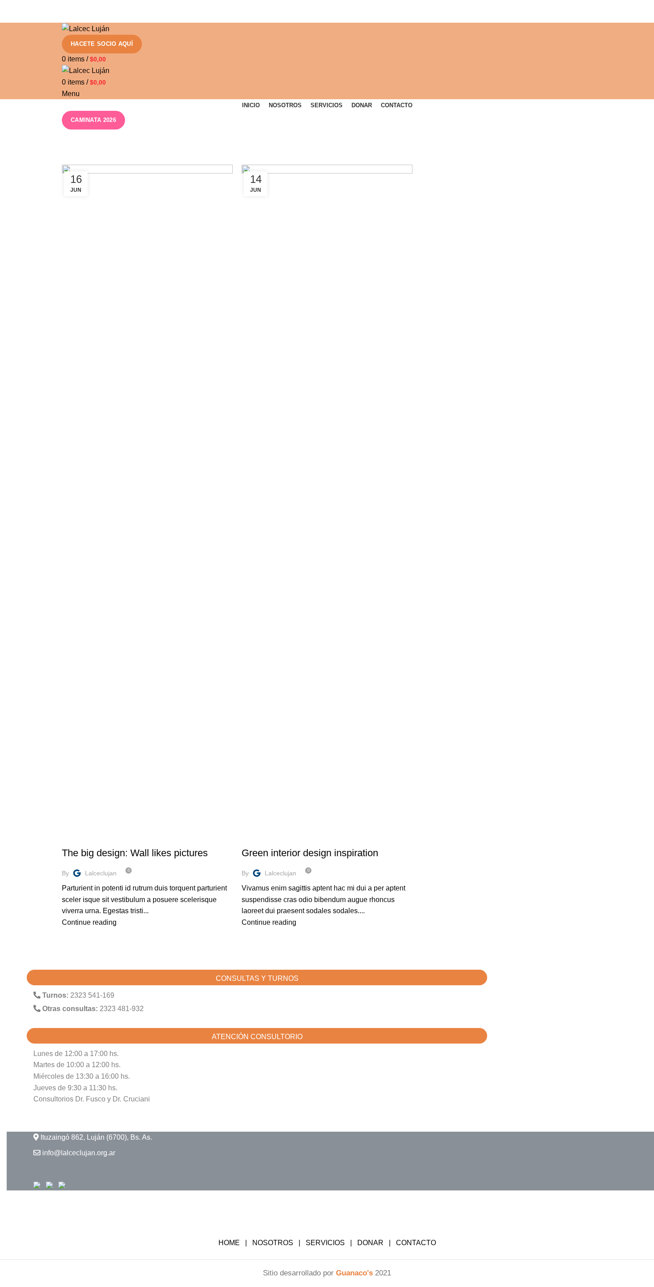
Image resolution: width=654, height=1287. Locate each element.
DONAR (370, 1243)
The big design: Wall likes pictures (135, 852)
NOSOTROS (272, 1243)
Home (69, 159)
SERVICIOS (325, 1243)
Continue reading (89, 922)
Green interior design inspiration (310, 852)
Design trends (89, 837)
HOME (229, 1243)
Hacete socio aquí (102, 43)
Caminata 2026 (93, 120)
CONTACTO (416, 1243)
